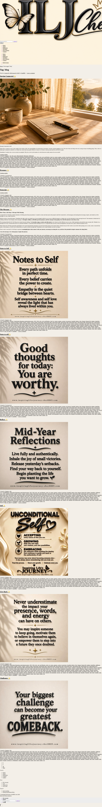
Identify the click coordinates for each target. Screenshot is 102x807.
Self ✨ (2, 506)
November (66, 163)
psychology (96, 163)
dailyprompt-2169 (49, 159)
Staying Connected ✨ (8, 76)
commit (20, 158)
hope (57, 161)
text (79, 164)
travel (13, 166)
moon (21, 163)
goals (31, 161)
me (63, 162)
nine (57, 163)
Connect (4, 51)
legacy (13, 162)
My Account (5, 782)
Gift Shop (5, 49)
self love (37, 164)
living (41, 162)
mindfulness (81, 162)
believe (77, 157)
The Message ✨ (6, 209)
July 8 (7, 162)
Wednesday (27, 166)
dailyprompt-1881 (48, 158)
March (58, 162)
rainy (7, 164)
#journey (7, 155)
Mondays (14, 163)
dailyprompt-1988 (23, 159)
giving (28, 161)
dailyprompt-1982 (7, 159)
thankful (82, 164)
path (80, 163)
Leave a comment (31, 73)
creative (28, 158)
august (56, 157)
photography (87, 163)
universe (21, 166)
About (4, 46)
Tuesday (17, 166)
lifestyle (32, 162)
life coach (14, 155)
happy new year (49, 161)
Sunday (76, 164)
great (38, 161)
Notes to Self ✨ (5, 248)
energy (80, 159)
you (56, 166)
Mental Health (20, 155)
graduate (35, 161)
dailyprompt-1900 (56, 158)
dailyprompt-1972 (90, 158)
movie (24, 163)
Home (4, 45)
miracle (94, 162)
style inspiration (64, 164)
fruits (17, 161)
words (43, 166)
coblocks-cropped (14, 158)
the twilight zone (88, 164)
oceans (70, 163)
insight (71, 161)
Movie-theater (29, 163)
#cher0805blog (6, 157)
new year (48, 163)
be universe (68, 157)
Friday (14, 161)
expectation (89, 159)
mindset (86, 162)
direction (73, 159)
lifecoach (28, 162)
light (36, 162)
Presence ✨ (4, 170)
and (43, 157)
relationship (22, 164)
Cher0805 (23, 73)
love (43, 162)
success (70, 164)
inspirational (81, 161)
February (2, 161)
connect (24, 158)
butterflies (97, 157)
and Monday (47, 157)
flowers (6, 161)
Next (4, 767)
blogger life (88, 157)
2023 (35, 157)
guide (44, 161)
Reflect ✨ (4, 420)
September (41, 164)
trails (10, 166)
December (68, 159)
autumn (59, 157)
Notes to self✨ (5, 334)
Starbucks (52, 164)
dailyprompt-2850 (57, 159)
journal (1, 162)
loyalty (52, 162)
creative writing (34, 158)
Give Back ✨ (5, 592)
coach (9, 158)
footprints (10, 161)
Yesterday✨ (4, 190)
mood (18, 163)
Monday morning (8, 163)
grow (41, 161)
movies (34, 163)
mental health (67, 162)
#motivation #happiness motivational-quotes (23, 157)
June (10, 162)
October (74, 163)
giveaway (24, 161)
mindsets (91, 162)
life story (24, 162)
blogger (83, 157)
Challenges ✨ (5, 678)
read (10, 164)
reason (13, 164)
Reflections (5, 48)
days (65, 159)
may (61, 162)
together (7, 166)
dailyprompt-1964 (65, 158)
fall (93, 159)
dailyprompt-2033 (40, 159)
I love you (67, 161)
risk (26, 164)
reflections (17, 164)
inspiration (76, 161)
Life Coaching (6, 50)
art (53, 157)
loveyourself (47, 162)
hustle (63, 161)
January (99, 161)
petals (83, 163)
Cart (4, 783)
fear (99, 159)
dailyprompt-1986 (15, 159)
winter (31, 166)
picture (92, 163)
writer (49, 166)
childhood (2, 158)
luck (55, 162)
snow (45, 164)
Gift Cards (5, 786)
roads (29, 164)
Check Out (5, 785)
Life (10, 155)
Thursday (99, 164)
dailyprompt (40, 158)
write (47, 166)
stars (55, 164)
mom (98, 162)
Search (15, 41)
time (1, 166)
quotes (4, 164)
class (6, 158)
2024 (38, 157)
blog (80, 157)
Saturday (32, 164)
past (78, 163)
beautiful (73, 157)
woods (35, 166)
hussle (60, 161)
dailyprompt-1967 (73, 158)
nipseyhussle (61, 163)
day (62, 159)
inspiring (90, 161)
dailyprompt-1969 (81, 158)
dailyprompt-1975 (93, 493)
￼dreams (95, 161)
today (3, 166)
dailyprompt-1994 (32, 159)
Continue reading (4, 154)
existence (85, 159)
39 (3, 766)
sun (73, 164)
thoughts (94, 164)
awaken (63, 157)
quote (1, 164)
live (38, 162)
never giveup (43, 163)
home (54, 161)
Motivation (26, 155)
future (20, 161)
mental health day (75, 162)
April (51, 157)
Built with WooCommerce (6, 795)
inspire (86, 161)
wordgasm (39, 166)
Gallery (4, 777)
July (4, 162)
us (23, 166)
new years (53, 163)
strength (58, 164)
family (96, 159)
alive (40, 157)
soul (48, 164)
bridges (93, 157)
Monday (2, 163)
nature (38, 163)
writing (53, 166)
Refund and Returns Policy (9, 792)
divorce (77, 159)
